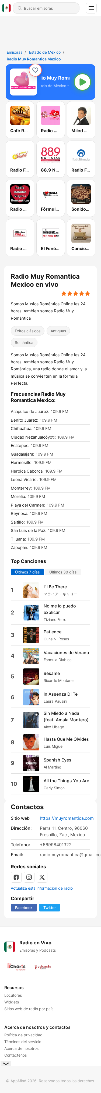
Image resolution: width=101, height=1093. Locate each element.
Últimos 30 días (62, 572)
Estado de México (45, 52)
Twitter (49, 907)
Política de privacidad (23, 1035)
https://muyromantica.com (67, 818)
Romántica (24, 342)
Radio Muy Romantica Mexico (34, 59)
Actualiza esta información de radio (42, 888)
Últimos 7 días (27, 572)
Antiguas (58, 331)
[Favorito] (35, 70)
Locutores (13, 995)
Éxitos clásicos (27, 331)
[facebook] (16, 877)
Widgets (11, 1002)
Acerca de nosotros (21, 1048)
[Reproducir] (82, 82)
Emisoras (14, 52)
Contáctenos (15, 1055)
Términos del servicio (22, 1041)
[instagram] (29, 877)
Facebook (24, 907)
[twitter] (42, 877)
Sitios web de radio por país (28, 1008)
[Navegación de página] (91, 8)
